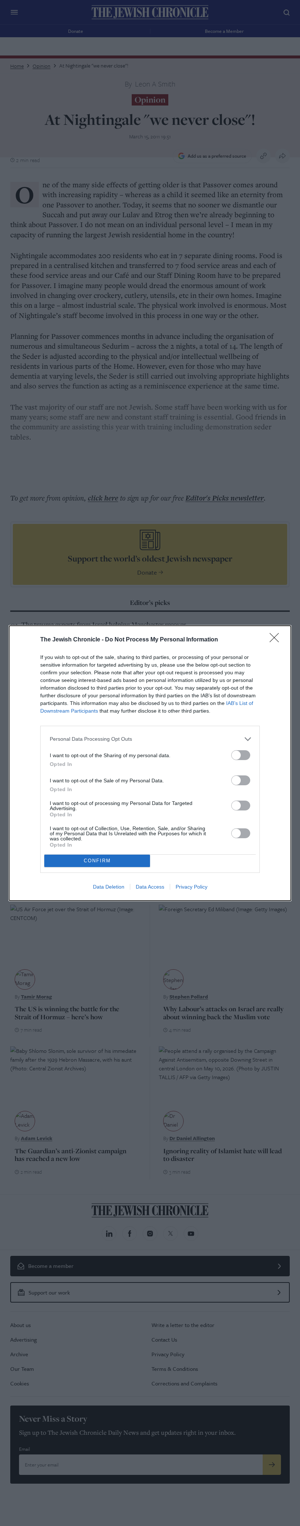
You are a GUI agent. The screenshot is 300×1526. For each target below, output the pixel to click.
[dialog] (150, 763)
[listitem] (150, 739)
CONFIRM (97, 860)
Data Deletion (108, 887)
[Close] (277, 640)
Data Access (150, 887)
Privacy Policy (191, 887)
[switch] (240, 755)
